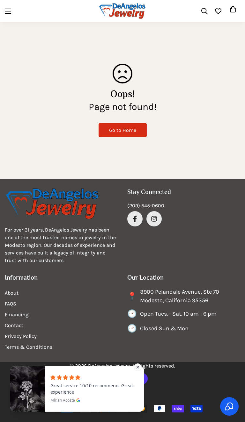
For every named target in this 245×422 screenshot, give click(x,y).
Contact (14, 325)
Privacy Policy (21, 336)
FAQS (10, 304)
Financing (16, 314)
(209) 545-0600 (145, 206)
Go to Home (122, 130)
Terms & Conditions (28, 347)
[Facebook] (135, 218)
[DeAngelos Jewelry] (122, 11)
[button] (233, 11)
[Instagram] (154, 218)
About (12, 293)
